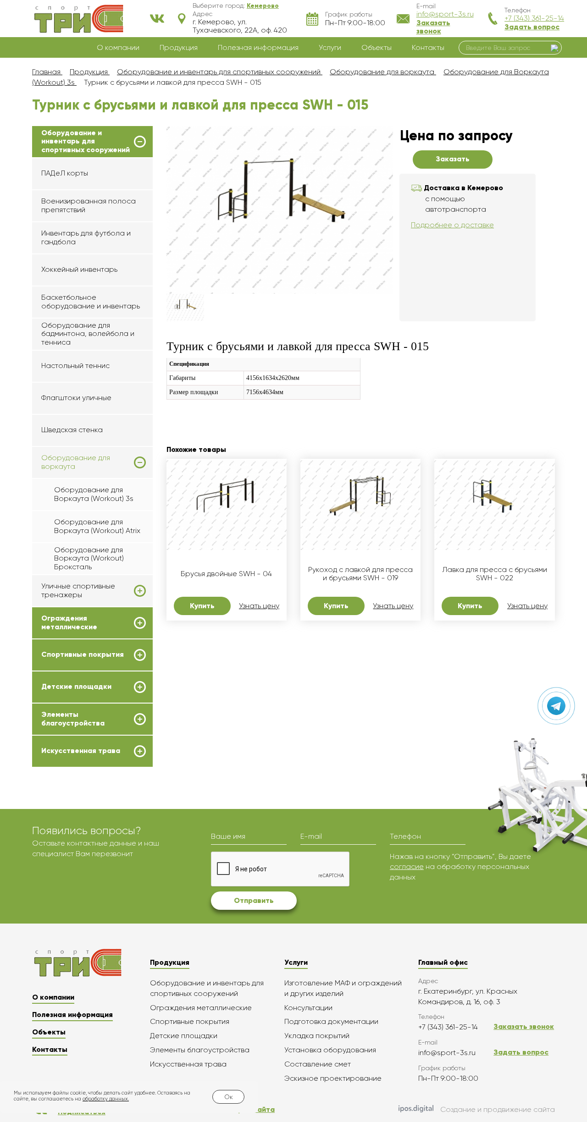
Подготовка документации (331, 1021)
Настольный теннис (75, 365)
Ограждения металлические (69, 622)
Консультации (308, 1007)
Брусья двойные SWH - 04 (226, 574)
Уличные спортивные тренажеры (78, 590)
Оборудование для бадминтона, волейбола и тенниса (87, 333)
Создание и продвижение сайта (497, 1109)
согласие (407, 866)
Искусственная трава (80, 751)
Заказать (453, 158)
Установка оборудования (330, 1049)
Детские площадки (76, 686)
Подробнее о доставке (452, 224)
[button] (263, 5)
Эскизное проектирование (333, 1078)
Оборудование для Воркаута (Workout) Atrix (97, 525)
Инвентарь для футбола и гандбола (86, 237)
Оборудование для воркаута (75, 462)
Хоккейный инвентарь (79, 269)
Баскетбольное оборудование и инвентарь (90, 301)
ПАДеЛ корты (64, 173)
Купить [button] (202, 605)
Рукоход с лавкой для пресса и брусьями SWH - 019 (360, 574)
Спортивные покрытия (82, 654)
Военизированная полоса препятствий (88, 205)
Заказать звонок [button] (433, 26)
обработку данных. (106, 1099)
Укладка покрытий (316, 1035)
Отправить (254, 900)
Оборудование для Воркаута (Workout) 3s (93, 493)
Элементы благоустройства (73, 718)
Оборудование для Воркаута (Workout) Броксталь (89, 558)
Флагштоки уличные (76, 397)
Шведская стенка (72, 429)
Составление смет (317, 1064)
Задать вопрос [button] (531, 26)
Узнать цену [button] (259, 606)
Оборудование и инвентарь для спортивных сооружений (85, 141)
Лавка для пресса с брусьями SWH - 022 (494, 574)
